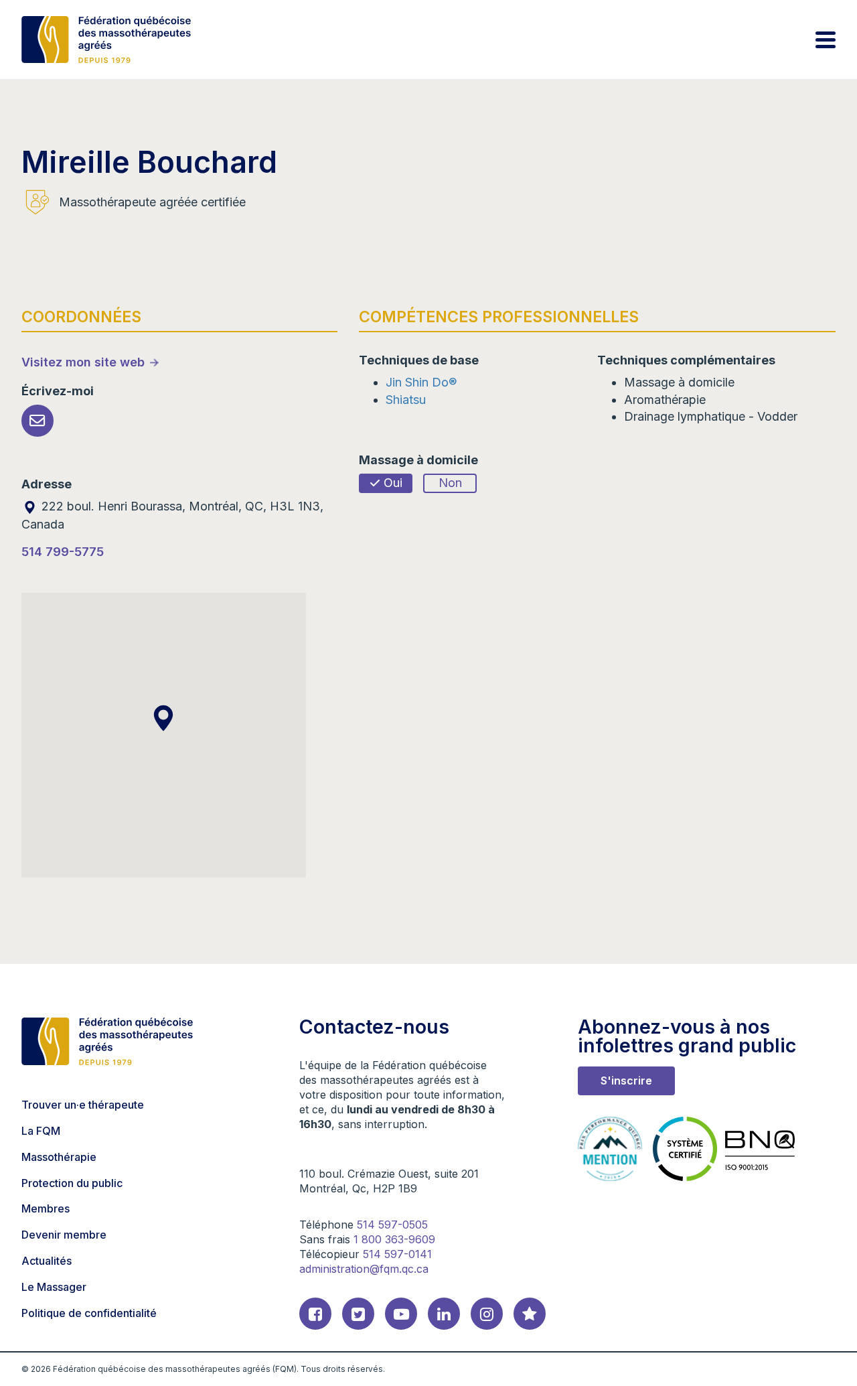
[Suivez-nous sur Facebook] (315, 1314)
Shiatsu (406, 400)
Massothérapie (58, 1157)
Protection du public (72, 1183)
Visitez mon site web (83, 362)
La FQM (40, 1130)
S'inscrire (626, 1080)
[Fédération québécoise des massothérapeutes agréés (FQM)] (106, 39)
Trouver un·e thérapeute (82, 1104)
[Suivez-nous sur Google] (530, 1314)
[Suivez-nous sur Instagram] (487, 1314)
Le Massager (53, 1287)
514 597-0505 (392, 1224)
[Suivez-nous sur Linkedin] (444, 1314)
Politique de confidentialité (89, 1313)
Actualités (46, 1260)
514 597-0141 (397, 1254)
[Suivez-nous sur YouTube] (401, 1314)
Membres (45, 1208)
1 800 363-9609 (394, 1239)
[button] (163, 718)
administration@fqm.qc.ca (363, 1268)
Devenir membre (63, 1234)
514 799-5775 (62, 552)
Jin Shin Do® (421, 382)
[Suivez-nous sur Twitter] (358, 1314)
